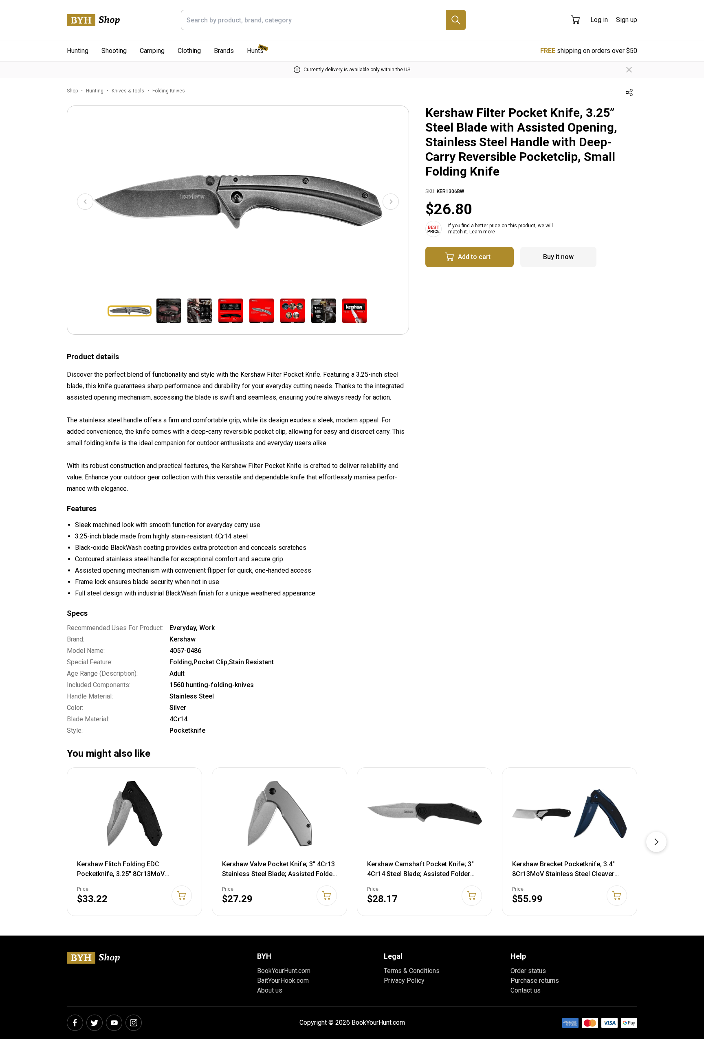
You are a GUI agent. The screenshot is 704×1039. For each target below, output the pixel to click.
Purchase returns (534, 980)
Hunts (255, 51)
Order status (528, 971)
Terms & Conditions (412, 971)
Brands (224, 51)
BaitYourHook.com (283, 980)
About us (269, 990)
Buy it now (558, 257)
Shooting (114, 51)
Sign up (626, 20)
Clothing (189, 51)
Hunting (77, 51)
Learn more (482, 232)
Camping (152, 51)
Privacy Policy (404, 980)
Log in (599, 20)
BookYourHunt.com (283, 971)
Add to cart (474, 257)
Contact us (525, 990)
